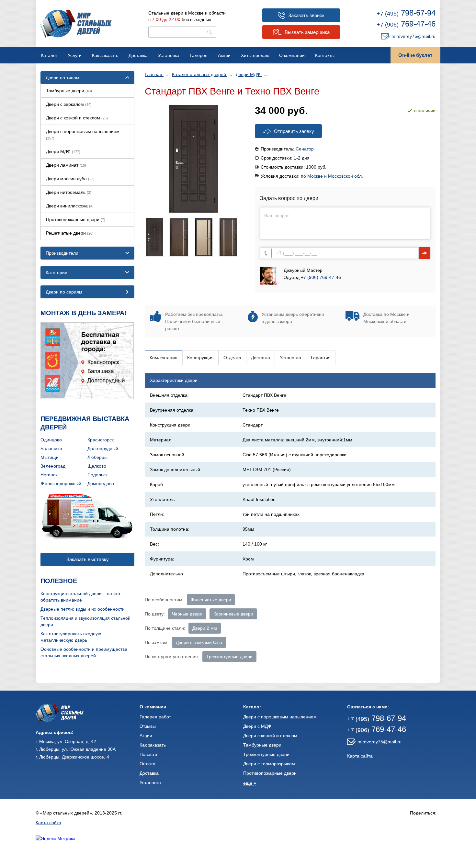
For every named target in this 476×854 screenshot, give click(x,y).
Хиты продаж (255, 55)
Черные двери (187, 613)
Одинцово (51, 439)
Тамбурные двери (69, 90)
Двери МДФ (249, 74)
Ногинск (48, 474)
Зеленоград (52, 466)
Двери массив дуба (70, 178)
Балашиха (51, 448)
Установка (168, 55)
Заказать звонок (306, 15)
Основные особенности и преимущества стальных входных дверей (83, 652)
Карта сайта (360, 756)
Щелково (96, 466)
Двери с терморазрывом (269, 763)
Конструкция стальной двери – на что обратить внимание (80, 597)
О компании (292, 55)
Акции (224, 55)
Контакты (324, 55)
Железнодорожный (60, 483)
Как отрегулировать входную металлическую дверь (70, 637)
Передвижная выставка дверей (84, 423)
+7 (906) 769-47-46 (321, 277)
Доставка (138, 55)
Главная (154, 74)
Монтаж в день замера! (83, 312)
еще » (249, 783)
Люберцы (97, 457)
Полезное (58, 580)
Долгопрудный (102, 448)
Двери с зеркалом (69, 104)
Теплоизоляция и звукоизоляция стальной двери (85, 621)
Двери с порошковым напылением (82, 134)
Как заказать (105, 55)
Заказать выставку (87, 559)
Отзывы (148, 726)
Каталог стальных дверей (199, 74)
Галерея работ (155, 716)
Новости (148, 754)
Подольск (97, 474)
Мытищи (49, 457)
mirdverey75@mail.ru (413, 36)
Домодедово (100, 483)
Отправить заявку (294, 131)
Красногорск (100, 439)
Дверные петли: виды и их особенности (82, 609)
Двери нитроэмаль (68, 192)
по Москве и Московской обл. (332, 176)
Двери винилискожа (70, 205)
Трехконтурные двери (229, 656)
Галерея (199, 55)
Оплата (147, 763)
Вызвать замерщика (307, 32)
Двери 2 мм (204, 628)
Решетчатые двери (70, 233)
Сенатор (305, 148)
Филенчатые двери (211, 599)
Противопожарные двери (75, 219)
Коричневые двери (233, 613)
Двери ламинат (66, 165)
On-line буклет (415, 55)
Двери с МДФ (257, 726)
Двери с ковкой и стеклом (77, 117)
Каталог (49, 55)
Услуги (75, 55)
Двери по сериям (64, 291)
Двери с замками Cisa (199, 642)
